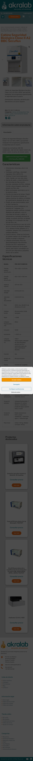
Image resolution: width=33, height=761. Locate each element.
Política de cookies (15, 392)
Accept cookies (16, 380)
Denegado (16, 384)
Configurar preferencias (16, 389)
